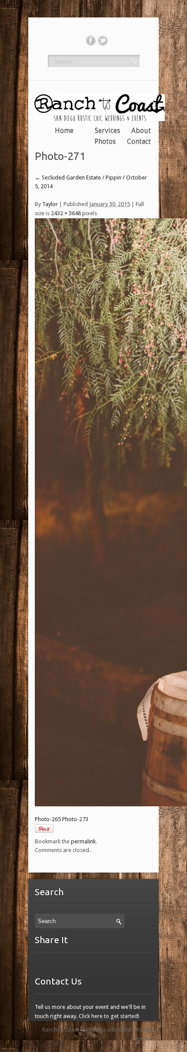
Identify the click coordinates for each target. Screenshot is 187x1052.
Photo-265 (48, 819)
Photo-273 (75, 819)
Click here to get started (108, 1016)
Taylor (50, 204)
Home (64, 130)
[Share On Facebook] (90, 40)
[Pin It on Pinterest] (44, 828)
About (141, 130)
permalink (83, 841)
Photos (105, 141)
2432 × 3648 (66, 213)
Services (107, 130)
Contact (139, 141)
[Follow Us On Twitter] (102, 40)
